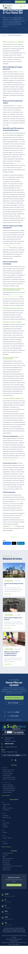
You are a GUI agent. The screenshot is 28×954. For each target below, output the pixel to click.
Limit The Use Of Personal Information (10, 935)
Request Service (20, 2)
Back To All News (14, 703)
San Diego (5, 815)
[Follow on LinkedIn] (15, 760)
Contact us (12, 526)
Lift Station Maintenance (9, 788)
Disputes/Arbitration (14, 940)
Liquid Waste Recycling (9, 777)
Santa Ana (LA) (7, 817)
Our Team (5, 855)
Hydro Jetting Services (9, 786)
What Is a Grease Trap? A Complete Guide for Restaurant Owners (11, 653)
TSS (16, 105)
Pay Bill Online (7, 1)
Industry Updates (9, 580)
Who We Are (6, 862)
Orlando (5, 825)
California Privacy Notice (11, 939)
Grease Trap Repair (8, 785)
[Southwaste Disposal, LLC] (7, 6)
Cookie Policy (19, 942)
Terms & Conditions (10, 942)
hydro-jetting (18, 501)
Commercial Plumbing (9, 790)
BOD (19, 71)
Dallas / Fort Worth (8, 808)
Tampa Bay (6, 826)
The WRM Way (7, 864)
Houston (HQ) (6, 804)
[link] (7, 543)
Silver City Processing (19, 931)
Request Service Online (15, 885)
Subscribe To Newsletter (14, 697)
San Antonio (6, 810)
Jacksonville (6, 823)
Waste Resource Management (11, 930)
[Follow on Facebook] (12, 760)
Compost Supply (7, 792)
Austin (4, 806)
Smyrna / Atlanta (7, 838)
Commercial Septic (8, 773)
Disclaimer (19, 939)
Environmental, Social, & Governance (13, 866)
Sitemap (4, 942)
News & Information (8, 858)
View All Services (5, 795)
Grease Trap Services (8, 770)
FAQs (4, 856)
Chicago (5, 832)
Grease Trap (14, 537)
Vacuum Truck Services (9, 779)
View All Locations (5, 846)
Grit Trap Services (7, 771)
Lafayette (5, 843)
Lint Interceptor (7, 775)
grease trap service (18, 163)
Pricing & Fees (6, 860)
